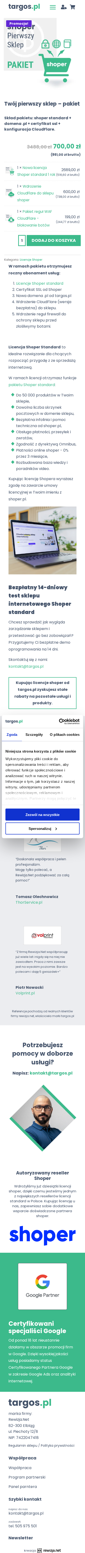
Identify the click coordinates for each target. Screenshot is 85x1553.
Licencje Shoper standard (39, 283)
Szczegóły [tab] (34, 735)
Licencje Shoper (31, 260)
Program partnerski (26, 1477)
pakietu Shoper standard (31, 384)
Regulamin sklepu (22, 1445)
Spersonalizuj (40, 828)
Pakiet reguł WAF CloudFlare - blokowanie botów (34, 218)
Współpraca (19, 1468)
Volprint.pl (25, 993)
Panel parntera (22, 1486)
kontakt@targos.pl (25, 666)
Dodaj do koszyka (54, 240)
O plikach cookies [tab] (65, 735)
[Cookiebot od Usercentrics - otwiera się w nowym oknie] (60, 721)
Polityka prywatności (57, 1445)
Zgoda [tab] (12, 735)
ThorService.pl (29, 902)
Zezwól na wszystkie (43, 815)
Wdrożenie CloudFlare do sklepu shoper (35, 193)
